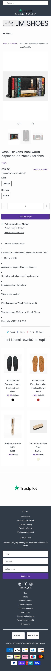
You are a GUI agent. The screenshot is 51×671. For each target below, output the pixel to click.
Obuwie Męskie (25, 601)
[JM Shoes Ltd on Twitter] (20, 584)
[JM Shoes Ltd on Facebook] (25, 584)
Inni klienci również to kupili (25, 340)
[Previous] (19, 124)
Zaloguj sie (19, 14)
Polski (16, 635)
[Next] (32, 124)
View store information (14, 232)
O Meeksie (25, 517)
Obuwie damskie (25, 605)
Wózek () (31, 14)
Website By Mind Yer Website (34, 643)
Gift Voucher (25, 624)
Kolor (3, 178)
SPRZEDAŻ (25, 612)
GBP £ (31, 635)
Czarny (6, 183)
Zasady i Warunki (25, 528)
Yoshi (3, 163)
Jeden (6, 196)
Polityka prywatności (25, 532)
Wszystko (13, 43)
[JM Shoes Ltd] (25, 23)
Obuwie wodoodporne (25, 616)
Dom (25, 593)
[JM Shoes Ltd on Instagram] (31, 584)
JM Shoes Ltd (17, 643)
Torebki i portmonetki (25, 620)
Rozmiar (5, 190)
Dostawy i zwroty (25, 524)
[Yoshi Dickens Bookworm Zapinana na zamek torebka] (25, 86)
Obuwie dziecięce (26, 608)
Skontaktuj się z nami (25, 520)
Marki (25, 597)
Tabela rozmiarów (40, 169)
